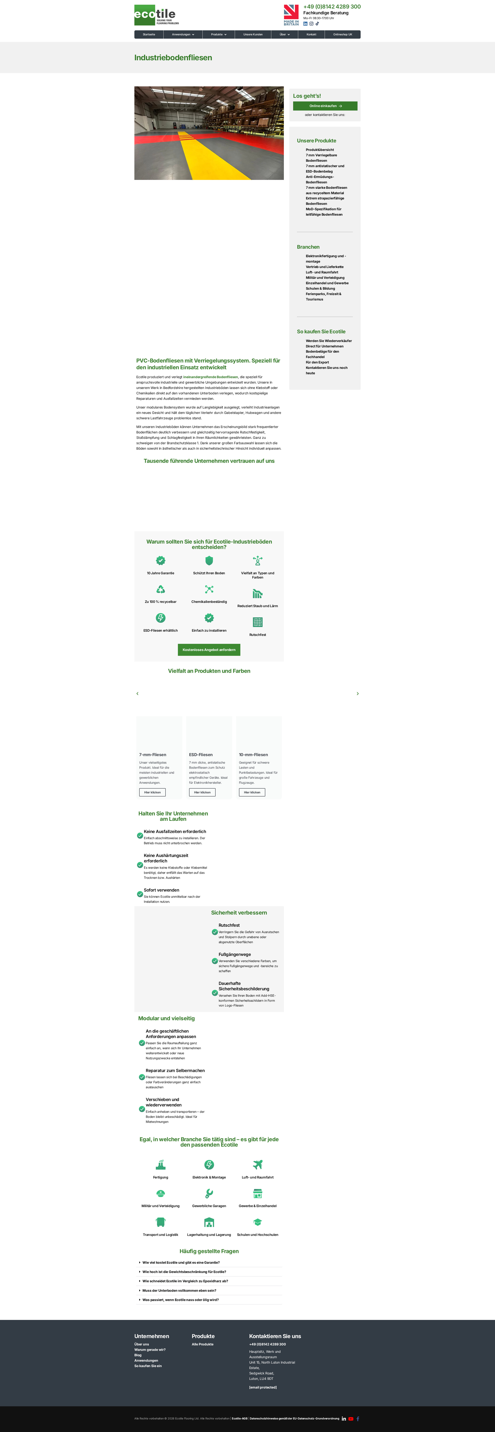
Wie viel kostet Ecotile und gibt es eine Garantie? (181, 1262)
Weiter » (358, 693)
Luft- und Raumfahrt (322, 272)
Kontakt (311, 34)
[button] (209, 1262)
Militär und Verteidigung (325, 278)
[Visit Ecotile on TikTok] (317, 24)
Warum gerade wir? (150, 1350)
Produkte (216, 34)
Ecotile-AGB (240, 1418)
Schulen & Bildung (320, 288)
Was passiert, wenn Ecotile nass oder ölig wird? (181, 1300)
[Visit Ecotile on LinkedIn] (306, 24)
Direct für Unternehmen (325, 346)
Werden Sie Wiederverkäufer (329, 341)
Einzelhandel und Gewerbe (327, 283)
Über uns (141, 1344)
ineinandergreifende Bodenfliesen (210, 377)
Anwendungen (181, 34)
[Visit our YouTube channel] (351, 1419)
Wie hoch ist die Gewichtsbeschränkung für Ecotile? (184, 1272)
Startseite (149, 34)
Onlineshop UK (342, 34)
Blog (138, 1355)
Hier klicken (152, 792)
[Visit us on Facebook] (358, 1419)
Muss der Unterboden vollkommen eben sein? (179, 1290)
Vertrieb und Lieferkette (325, 267)
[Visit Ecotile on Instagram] (312, 25)
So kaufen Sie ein (148, 1366)
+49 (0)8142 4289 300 (332, 6)
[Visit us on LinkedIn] (344, 1419)
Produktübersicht (320, 150)
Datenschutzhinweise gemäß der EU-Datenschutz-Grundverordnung (294, 1418)
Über (283, 34)
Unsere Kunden (253, 34)
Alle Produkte (202, 1344)
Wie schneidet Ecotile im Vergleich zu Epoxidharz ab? (185, 1281)
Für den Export (317, 362)
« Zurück (137, 693)
